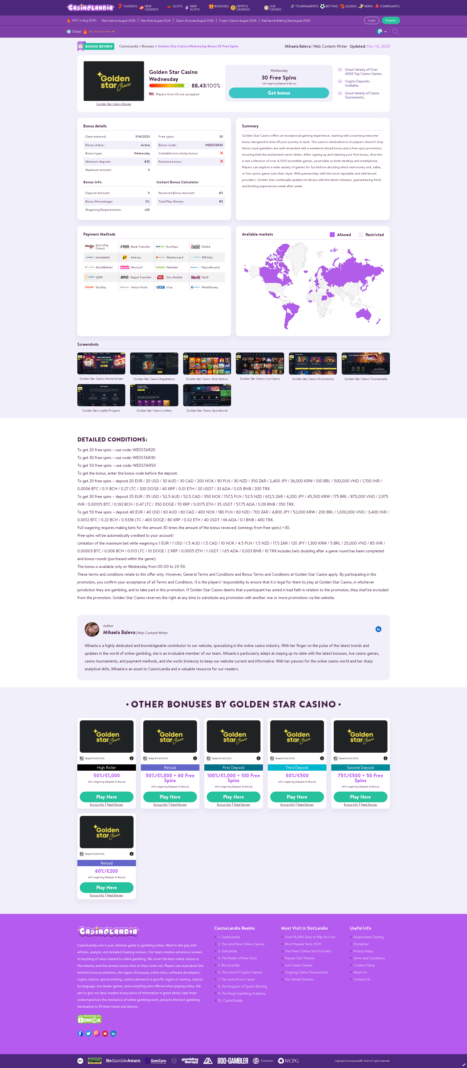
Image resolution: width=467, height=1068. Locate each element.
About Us (360, 972)
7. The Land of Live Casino (236, 979)
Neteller (172, 267)
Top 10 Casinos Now (100, 31)
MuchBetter (104, 267)
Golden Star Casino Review (113, 104)
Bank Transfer (140, 247)
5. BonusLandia (229, 965)
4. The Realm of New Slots (237, 958)
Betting (332, 6)
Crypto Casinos (243, 7)
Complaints (390, 6)
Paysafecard (211, 267)
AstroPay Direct (102, 246)
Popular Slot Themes (300, 958)
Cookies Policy (364, 965)
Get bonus (279, 92)
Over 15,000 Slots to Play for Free (310, 937)
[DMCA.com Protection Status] (89, 1022)
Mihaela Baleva (298, 46)
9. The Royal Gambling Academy (242, 993)
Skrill (205, 277)
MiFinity (207, 257)
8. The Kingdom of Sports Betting (242, 986)
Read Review (115, 804)
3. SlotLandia (227, 951)
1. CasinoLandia (229, 937)
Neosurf (137, 267)
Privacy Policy (363, 951)
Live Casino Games (299, 965)
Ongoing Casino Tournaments (306, 972)
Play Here (106, 797)
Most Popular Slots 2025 (303, 944)
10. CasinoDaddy (230, 1000)
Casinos (130, 6)
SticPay (101, 287)
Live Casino (275, 7)
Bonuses (221, 6)
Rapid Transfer (141, 277)
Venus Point (139, 287)
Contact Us (361, 979)
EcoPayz (172, 247)
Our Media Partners (299, 979)
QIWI (99, 277)
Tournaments (306, 6)
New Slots (195, 7)
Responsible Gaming (368, 937)
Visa (169, 287)
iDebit (206, 247)
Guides (351, 6)
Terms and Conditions (369, 958)
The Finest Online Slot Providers (308, 951)
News (368, 6)
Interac (136, 257)
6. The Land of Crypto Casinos (240, 972)
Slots (178, 6)
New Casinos (152, 7)
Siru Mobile (174, 277)
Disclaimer (361, 944)
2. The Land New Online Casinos (241, 944)
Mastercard (174, 257)
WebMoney (210, 287)
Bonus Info (97, 804)
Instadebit (103, 257)
